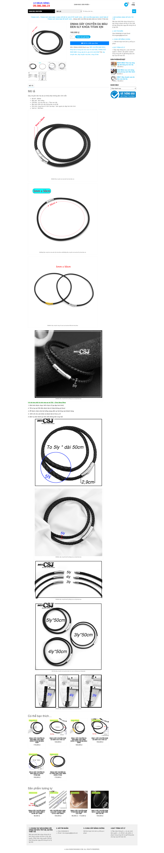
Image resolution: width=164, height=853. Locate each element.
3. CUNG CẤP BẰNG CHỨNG (121, 39)
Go (134, 11)
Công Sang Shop (60, 402)
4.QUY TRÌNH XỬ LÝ (118, 47)
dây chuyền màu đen (84, 54)
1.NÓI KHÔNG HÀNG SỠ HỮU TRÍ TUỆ (122, 18)
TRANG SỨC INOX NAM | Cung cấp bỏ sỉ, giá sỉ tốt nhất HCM (61, 17)
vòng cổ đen (95, 54)
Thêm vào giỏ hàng (83, 37)
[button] (41, 11)
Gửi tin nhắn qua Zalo (90, 43)
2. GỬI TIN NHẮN (117, 31)
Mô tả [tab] (31, 86)
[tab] (41, 11)
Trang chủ (35, 17)
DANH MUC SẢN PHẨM (81, 4)
